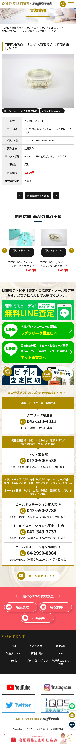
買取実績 (61, 646)
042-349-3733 (41, 531)
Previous (4, 250)
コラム (13, 660)
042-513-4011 (41, 421)
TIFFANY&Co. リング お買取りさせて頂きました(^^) (53, 265)
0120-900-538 (41, 460)
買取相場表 (37, 653)
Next (71, 250)
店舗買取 (22, 607)
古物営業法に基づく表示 (61, 662)
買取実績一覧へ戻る (38, 195)
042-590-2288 (41, 510)
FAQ (61, 653)
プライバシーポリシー (37, 662)
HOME (13, 646)
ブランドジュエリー (52, 110)
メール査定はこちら (42, 576)
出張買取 (38, 617)
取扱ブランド (13, 653)
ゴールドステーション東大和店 (21, 110)
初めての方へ (37, 646)
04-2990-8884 (41, 552)
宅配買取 (56, 607)
